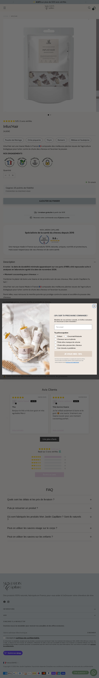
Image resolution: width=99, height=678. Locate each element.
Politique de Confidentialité (72, 362)
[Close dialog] (94, 306)
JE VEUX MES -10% (73, 353)
